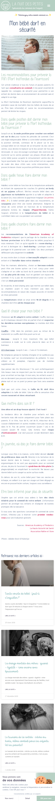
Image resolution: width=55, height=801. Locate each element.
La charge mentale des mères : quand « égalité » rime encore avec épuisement (26, 667)
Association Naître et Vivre (42, 531)
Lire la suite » (10, 616)
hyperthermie (39, 210)
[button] (48, 5)
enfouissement (10, 433)
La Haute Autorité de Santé (42, 528)
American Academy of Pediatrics (39, 525)
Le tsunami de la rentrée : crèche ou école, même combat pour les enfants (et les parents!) (27, 741)
